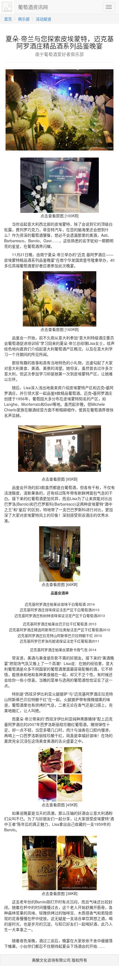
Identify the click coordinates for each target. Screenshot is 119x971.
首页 (8, 19)
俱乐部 (24, 19)
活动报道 (43, 19)
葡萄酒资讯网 (33, 7)
